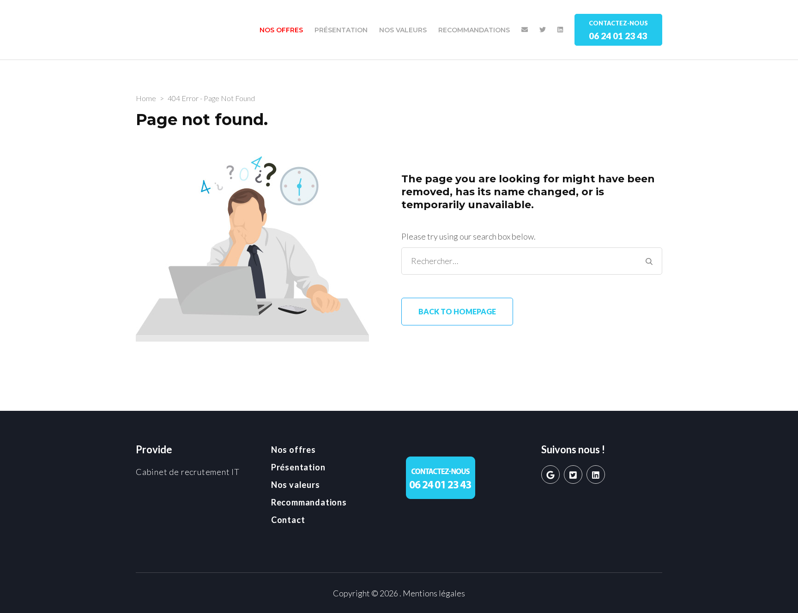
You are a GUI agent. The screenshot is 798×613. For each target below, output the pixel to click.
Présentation (341, 30)
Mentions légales (434, 593)
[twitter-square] (573, 474)
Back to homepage (457, 311)
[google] (550, 474)
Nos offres (281, 30)
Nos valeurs (403, 30)
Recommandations (474, 30)
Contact (288, 520)
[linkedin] (595, 474)
